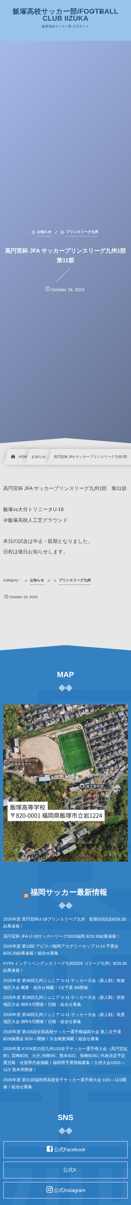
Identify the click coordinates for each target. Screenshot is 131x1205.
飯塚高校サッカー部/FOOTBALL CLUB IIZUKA (65, 15)
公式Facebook (69, 1149)
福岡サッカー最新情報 (68, 892)
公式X (69, 1170)
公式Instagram (70, 1190)
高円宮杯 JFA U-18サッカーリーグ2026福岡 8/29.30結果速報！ (62, 936)
